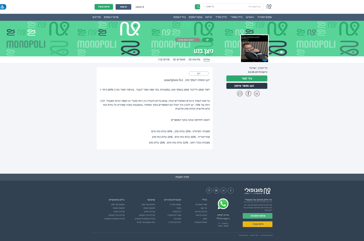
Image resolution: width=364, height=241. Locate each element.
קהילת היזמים (149, 211)
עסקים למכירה (175, 204)
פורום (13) (164, 59)
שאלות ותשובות (201, 222)
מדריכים (97, 17)
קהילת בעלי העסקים (147, 215)
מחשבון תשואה (149, 208)
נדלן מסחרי (176, 211)
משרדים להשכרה (174, 215)
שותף (179, 208)
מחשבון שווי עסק (148, 204)
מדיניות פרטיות (201, 211)
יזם (198, 73)
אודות (206, 59)
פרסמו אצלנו (243, 235)
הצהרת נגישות (201, 215)
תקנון (205, 219)
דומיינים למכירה (174, 222)
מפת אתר (177, 219)
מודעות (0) (194, 59)
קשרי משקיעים (201, 204)
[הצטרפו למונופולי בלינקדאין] (224, 191)
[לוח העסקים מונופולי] (269, 8)
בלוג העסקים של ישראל (146, 222)
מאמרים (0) (179, 59)
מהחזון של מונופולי (254, 199)
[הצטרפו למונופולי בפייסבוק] (231, 191)
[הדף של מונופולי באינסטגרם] (209, 190)
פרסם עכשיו (103, 6)
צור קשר (247, 78)
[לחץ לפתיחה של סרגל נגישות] (3, 7)
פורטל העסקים (111, 17)
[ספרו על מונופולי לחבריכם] (216, 191)
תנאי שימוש (254, 235)
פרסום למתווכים (258, 215)
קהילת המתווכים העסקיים (145, 219)
